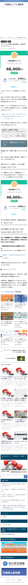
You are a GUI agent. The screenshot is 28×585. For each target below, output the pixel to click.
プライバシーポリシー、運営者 (14, 579)
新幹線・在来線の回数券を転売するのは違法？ (14, 256)
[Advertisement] (14, 22)
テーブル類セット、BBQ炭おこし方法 (11, 489)
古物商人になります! (9, 269)
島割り (9, 41)
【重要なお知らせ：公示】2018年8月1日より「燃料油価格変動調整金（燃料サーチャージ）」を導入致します (13, 116)
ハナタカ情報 (3, 41)
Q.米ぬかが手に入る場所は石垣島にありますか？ (14, 500)
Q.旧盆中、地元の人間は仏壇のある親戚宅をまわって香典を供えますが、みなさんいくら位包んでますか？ (14, 507)
